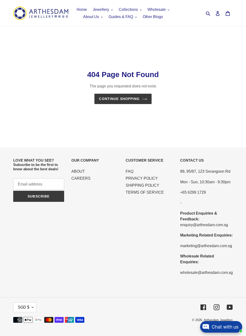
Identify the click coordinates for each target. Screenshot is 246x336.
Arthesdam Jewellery (218, 320)
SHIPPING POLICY (142, 185)
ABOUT (78, 171)
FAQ (129, 171)
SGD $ (23, 307)
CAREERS (81, 178)
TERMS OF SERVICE (145, 192)
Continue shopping (119, 99)
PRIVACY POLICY (142, 178)
